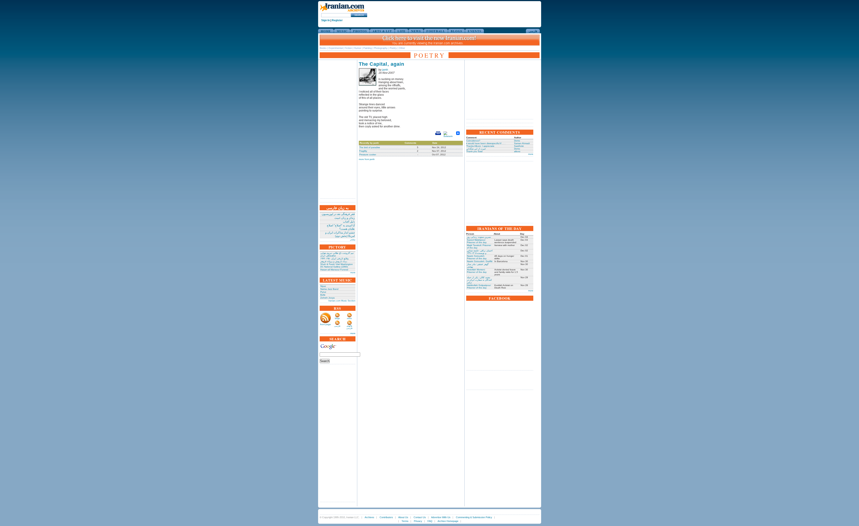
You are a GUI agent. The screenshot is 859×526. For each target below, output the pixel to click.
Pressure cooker (367, 154)
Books (323, 48)
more (352, 272)
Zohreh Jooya (327, 298)
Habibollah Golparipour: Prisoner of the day (479, 286)
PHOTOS (360, 31)
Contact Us (420, 517)
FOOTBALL (435, 31)
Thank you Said (474, 151)
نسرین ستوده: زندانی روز (479, 237)
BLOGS (456, 31)
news (349, 318)
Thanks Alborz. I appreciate (480, 146)
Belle (322, 295)
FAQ (429, 521)
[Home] (342, 12)
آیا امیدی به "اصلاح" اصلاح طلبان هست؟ (341, 227)
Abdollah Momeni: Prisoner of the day (477, 270)
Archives (369, 517)
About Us (403, 517)
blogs (337, 318)
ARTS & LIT (382, 31)
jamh (385, 69)
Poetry (393, 48)
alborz (517, 151)
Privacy (418, 521)
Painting (367, 48)
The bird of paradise (369, 147)
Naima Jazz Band (329, 289)
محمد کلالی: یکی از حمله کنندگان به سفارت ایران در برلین (479, 280)
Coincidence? (473, 140)
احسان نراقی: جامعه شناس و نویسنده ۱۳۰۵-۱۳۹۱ (480, 251)
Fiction (348, 48)
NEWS (416, 31)
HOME (326, 31)
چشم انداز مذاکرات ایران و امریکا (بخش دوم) (340, 234)
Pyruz (323, 292)
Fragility (363, 151)
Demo (517, 140)
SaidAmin (519, 146)
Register (337, 20)
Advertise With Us (441, 517)
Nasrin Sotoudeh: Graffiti (479, 261)
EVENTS (474, 31)
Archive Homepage (448, 521)
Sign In (325, 20)
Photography (381, 48)
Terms (405, 521)
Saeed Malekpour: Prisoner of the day (477, 241)
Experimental (336, 48)
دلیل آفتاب (349, 221)
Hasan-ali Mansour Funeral (334, 269)
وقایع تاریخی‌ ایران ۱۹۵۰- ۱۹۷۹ (334, 258)
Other (402, 48)
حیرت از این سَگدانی (476, 148)
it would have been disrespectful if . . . (485, 143)
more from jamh (367, 159)
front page (325, 324)
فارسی (533, 31)
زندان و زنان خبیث (344, 217)
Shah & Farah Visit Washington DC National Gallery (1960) (336, 265)
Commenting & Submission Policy (474, 517)
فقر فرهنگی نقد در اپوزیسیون (338, 214)
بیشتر (352, 239)
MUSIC (342, 31)
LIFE (402, 31)
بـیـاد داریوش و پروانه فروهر (333, 261)
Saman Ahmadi (522, 143)
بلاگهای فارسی (349, 327)
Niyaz (323, 286)
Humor (357, 48)
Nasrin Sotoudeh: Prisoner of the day (477, 257)
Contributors (386, 517)
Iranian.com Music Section (341, 300)
